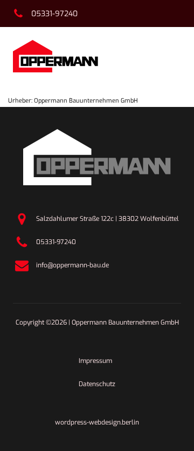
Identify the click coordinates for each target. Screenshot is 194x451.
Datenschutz (97, 384)
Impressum (95, 360)
